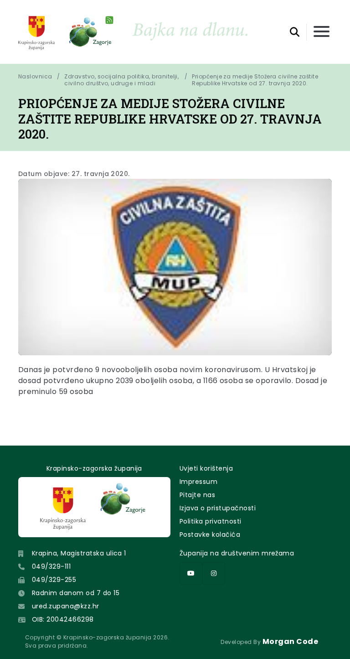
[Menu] (321, 32)
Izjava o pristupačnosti (218, 508)
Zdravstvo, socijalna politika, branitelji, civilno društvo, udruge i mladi (121, 80)
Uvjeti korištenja (206, 468)
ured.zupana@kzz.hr (65, 606)
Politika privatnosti (211, 521)
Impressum (198, 481)
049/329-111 (51, 566)
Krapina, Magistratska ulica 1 (79, 553)
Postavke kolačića (210, 534)
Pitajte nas (197, 494)
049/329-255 (54, 579)
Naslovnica (35, 76)
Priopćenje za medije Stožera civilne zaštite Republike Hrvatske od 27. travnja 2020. (256, 80)
